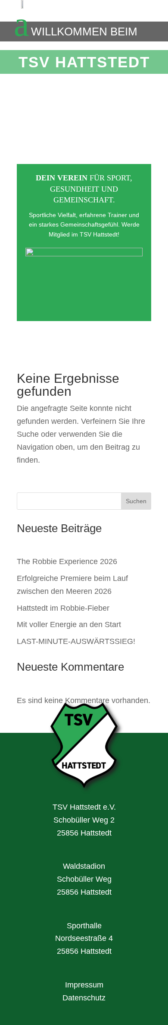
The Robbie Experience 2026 (67, 561)
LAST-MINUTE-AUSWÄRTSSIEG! (76, 641)
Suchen (136, 501)
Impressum (84, 985)
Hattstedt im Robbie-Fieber (63, 608)
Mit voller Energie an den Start (69, 624)
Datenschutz (84, 997)
